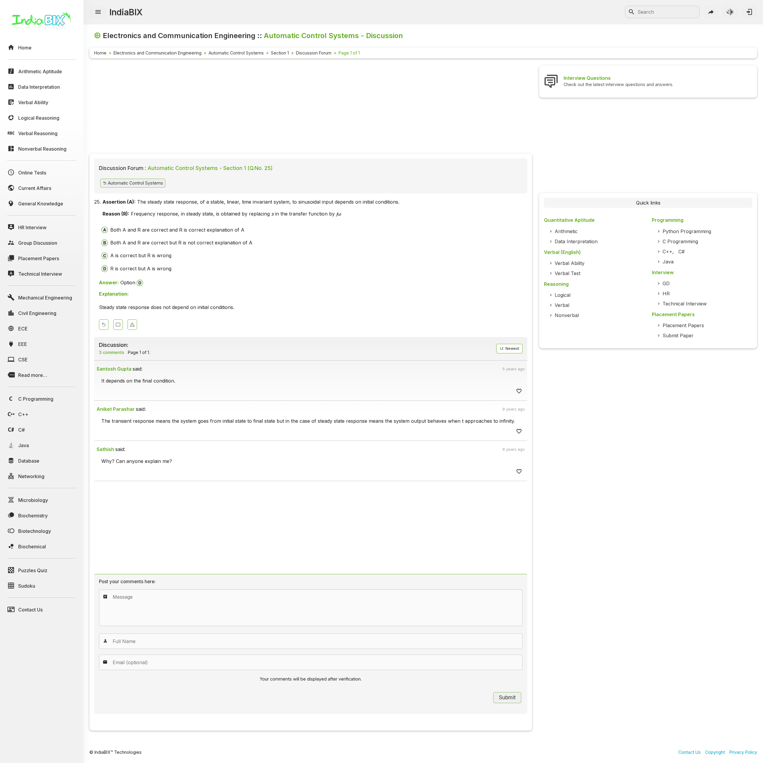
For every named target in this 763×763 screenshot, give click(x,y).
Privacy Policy (743, 752)
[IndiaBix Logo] (42, 23)
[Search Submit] (631, 12)
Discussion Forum (313, 52)
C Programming (680, 241)
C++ (667, 252)
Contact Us (689, 752)
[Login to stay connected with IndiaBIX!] (749, 12)
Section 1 (280, 52)
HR (666, 294)
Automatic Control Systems (236, 52)
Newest (511, 348)
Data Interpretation (576, 241)
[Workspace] (118, 324)
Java (668, 262)
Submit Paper (678, 335)
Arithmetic (566, 231)
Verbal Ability (569, 263)
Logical (562, 295)
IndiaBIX (125, 12)
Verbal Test (567, 273)
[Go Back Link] (103, 324)
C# (681, 252)
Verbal (562, 305)
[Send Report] (132, 324)
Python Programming (687, 231)
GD (666, 283)
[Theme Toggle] (730, 12)
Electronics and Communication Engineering (157, 52)
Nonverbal (567, 315)
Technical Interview (685, 304)
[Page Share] (711, 12)
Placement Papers (683, 325)
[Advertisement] (268, 107)
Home (100, 52)
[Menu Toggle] (98, 12)
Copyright (715, 752)
